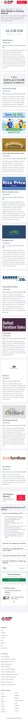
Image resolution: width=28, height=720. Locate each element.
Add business (21, 498)
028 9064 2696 (6, 335)
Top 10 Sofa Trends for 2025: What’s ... (17, 598)
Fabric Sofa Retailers (5, 666)
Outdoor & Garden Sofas (7, 682)
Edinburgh (17, 695)
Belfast (3, 94)
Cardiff (2, 706)
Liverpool (17, 708)
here (8, 516)
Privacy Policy (4, 648)
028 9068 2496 (6, 243)
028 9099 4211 (6, 469)
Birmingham (3, 696)
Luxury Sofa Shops (5, 656)
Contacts (3, 638)
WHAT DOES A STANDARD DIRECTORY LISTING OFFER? (12, 549)
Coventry (3, 709)
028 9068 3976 (6, 422)
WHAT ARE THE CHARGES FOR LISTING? (13, 543)
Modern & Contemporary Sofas (8, 677)
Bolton (2, 699)
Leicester (16, 705)
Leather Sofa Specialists (6, 664)
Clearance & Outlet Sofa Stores (8, 684)
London (16, 710)
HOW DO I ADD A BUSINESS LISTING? (12, 513)
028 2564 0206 (6, 42)
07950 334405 (6, 156)
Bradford (3, 701)
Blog (2, 640)
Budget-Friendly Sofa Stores (7, 661)
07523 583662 (6, 378)
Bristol (2, 704)
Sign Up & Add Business (14, 580)
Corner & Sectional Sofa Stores (8, 669)
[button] (24, 568)
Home (2, 630)
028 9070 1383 (6, 91)
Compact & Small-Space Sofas (8, 672)
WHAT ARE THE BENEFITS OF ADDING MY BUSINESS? (14, 562)
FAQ (2, 645)
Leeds (16, 703)
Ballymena (4, 45)
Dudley (16, 693)
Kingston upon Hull (19, 700)
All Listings (3, 633)
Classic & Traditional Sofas (7, 679)
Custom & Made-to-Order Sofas (8, 659)
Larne (3, 158)
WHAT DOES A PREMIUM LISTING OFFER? (14, 556)
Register (3, 643)
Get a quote (3, 635)
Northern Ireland (18, 45)
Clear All (21, 568)
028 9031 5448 (6, 289)
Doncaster (3, 711)
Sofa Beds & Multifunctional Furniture (9, 674)
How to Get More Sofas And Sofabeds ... (13, 591)
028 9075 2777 (6, 194)
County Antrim (10, 45)
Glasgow (17, 698)
